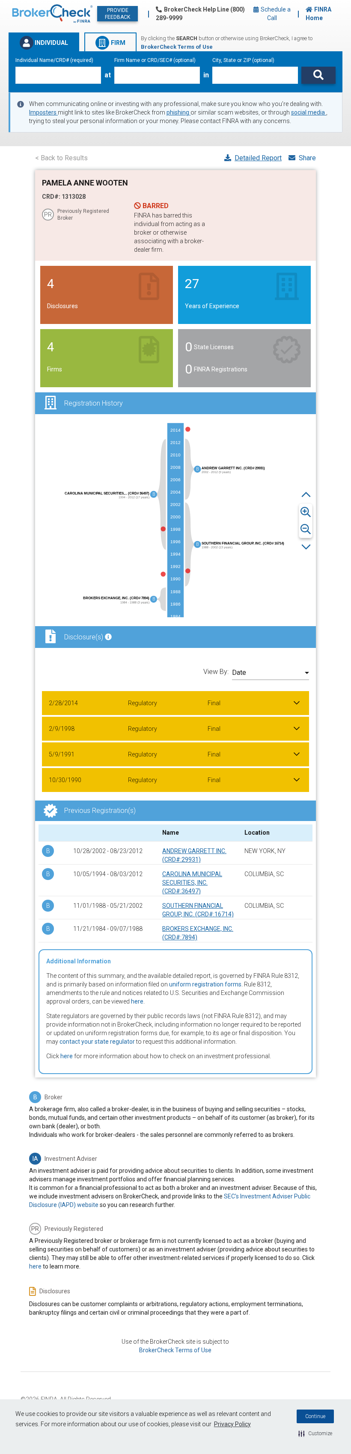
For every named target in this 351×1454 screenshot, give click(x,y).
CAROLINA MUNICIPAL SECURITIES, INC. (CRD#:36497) (192, 883)
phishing (178, 112)
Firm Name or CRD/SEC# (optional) (155, 60)
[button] (315, 1433)
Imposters (43, 112)
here (137, 1001)
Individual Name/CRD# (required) (54, 60)
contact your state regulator (97, 1041)
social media (308, 112)
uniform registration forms (205, 984)
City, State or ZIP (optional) (243, 60)
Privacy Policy (232, 1424)
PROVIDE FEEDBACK (117, 13)
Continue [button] (315, 1416)
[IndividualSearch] (318, 75)
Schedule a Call (275, 13)
